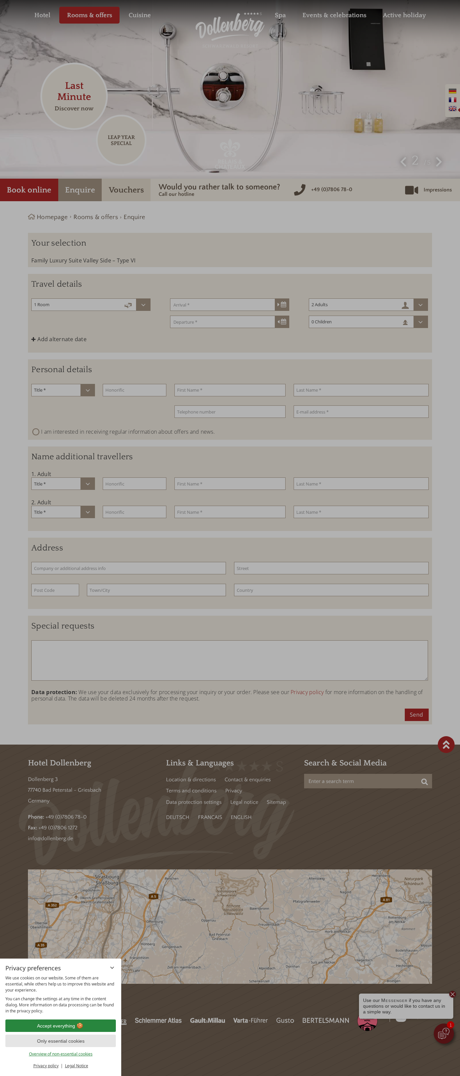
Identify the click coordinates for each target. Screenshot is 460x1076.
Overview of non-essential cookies (61, 1054)
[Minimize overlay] (112, 968)
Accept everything (56, 1026)
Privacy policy (46, 1066)
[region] (60, 994)
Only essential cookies (61, 1041)
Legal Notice (76, 1066)
